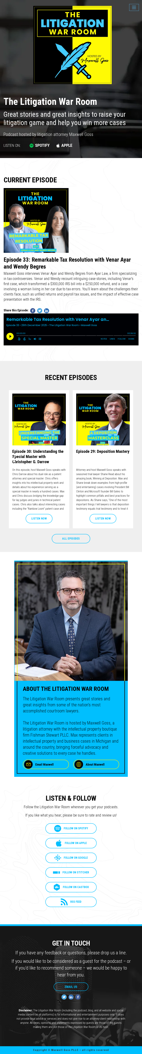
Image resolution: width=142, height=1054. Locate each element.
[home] (29, 10)
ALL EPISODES (71, 538)
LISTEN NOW (39, 518)
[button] (134, 7)
